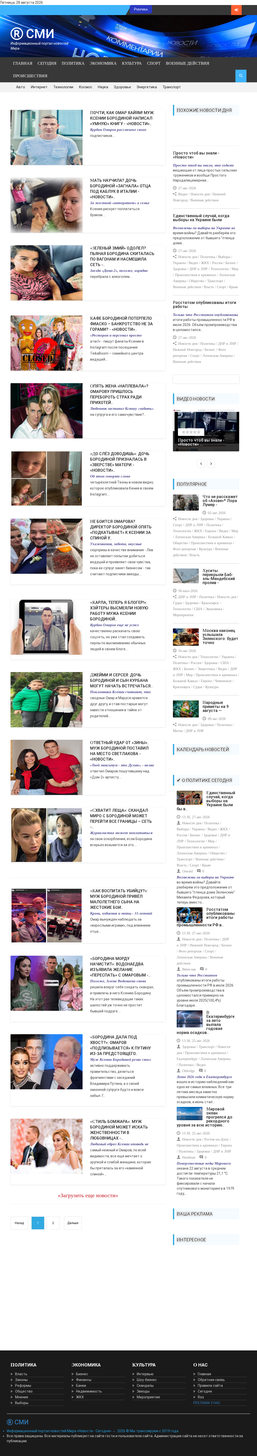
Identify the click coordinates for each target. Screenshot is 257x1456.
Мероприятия (148, 1397)
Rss (201, 1397)
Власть (21, 1374)
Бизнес (82, 1374)
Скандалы (145, 1386)
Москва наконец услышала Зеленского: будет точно (220, 636)
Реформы (23, 1386)
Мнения (21, 1397)
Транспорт (171, 87)
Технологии (63, 87)
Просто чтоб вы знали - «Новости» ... (201, 442)
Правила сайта (210, 1386)
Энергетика (147, 87)
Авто (20, 87)
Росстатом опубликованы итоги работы (204, 304)
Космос (85, 87)
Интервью (145, 1374)
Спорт (154, 63)
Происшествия (30, 76)
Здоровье (122, 87)
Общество (24, 1391)
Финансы (83, 1380)
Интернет (39, 87)
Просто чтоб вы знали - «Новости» (196, 155)
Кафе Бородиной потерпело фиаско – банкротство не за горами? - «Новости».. (121, 324)
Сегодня (47, 63)
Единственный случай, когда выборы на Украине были (201, 217)
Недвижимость (89, 1391)
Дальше (72, 1223)
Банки (81, 1386)
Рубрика (141, 9)
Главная (22, 63)
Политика (73, 63)
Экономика (103, 63)
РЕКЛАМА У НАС (206, 1403)
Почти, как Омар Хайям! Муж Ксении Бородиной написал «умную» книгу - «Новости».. (122, 118)
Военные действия (187, 63)
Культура (132, 63)
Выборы (21, 1403)
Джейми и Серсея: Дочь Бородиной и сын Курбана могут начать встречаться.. (121, 680)
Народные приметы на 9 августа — (216, 706)
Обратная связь (211, 1380)
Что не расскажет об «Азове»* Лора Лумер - (220, 500)
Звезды (143, 1391)
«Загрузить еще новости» (88, 1195)
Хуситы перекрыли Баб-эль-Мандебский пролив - (219, 576)
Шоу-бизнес (147, 1380)
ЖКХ (80, 1397)
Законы (21, 1380)
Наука (103, 87)
